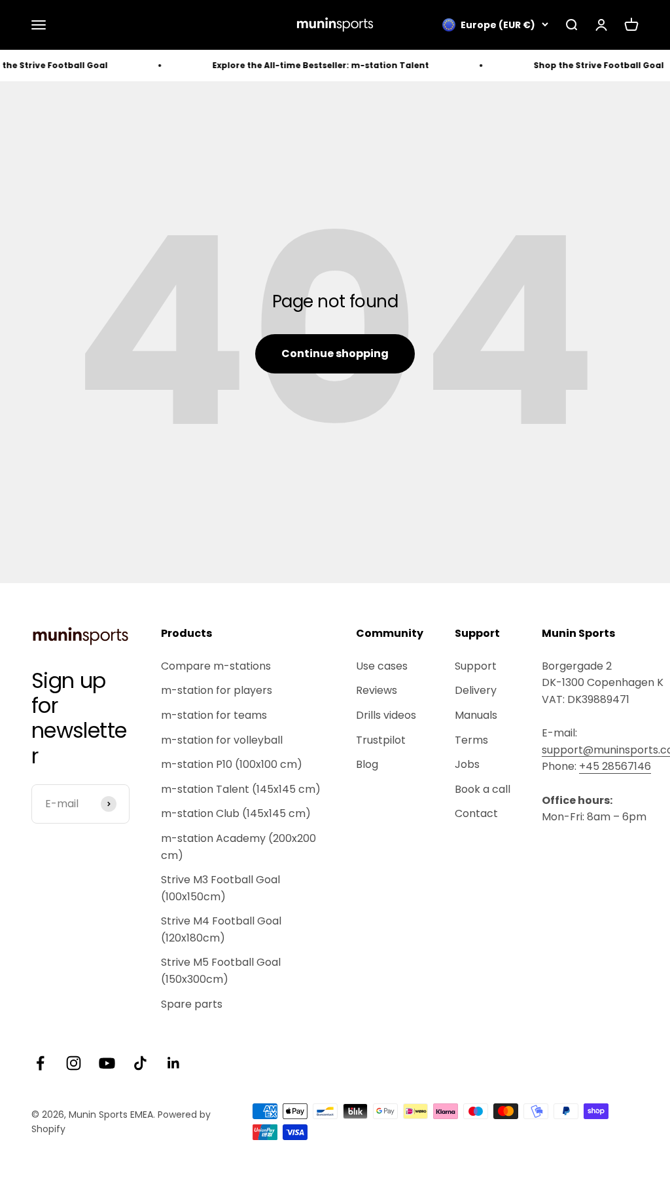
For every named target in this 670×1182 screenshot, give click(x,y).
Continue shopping (335, 353)
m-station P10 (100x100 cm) (231, 764)
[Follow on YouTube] (107, 1063)
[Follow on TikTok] (140, 1063)
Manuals (476, 715)
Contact (476, 813)
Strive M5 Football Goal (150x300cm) (221, 971)
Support (476, 666)
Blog (367, 764)
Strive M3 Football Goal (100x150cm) (220, 888)
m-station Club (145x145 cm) (236, 813)
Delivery (476, 690)
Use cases (382, 666)
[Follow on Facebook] (40, 1063)
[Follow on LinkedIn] (174, 1063)
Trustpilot (381, 740)
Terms (471, 740)
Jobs (467, 764)
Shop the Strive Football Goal (585, 65)
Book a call (482, 789)
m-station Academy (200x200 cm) (238, 847)
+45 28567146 (615, 766)
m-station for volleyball (222, 740)
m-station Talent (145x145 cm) (241, 789)
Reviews (376, 690)
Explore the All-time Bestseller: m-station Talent (307, 65)
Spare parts (191, 1004)
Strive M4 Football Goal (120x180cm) (221, 929)
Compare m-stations (216, 666)
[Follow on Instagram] (73, 1063)
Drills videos (386, 715)
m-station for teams (214, 715)
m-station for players (216, 690)
